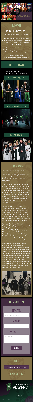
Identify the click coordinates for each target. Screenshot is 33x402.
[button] (3, 283)
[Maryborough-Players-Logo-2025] (12, 3)
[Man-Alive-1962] (16, 283)
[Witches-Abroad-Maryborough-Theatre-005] (16, 91)
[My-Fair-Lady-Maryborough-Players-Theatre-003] (16, 149)
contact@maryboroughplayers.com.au (16, 58)
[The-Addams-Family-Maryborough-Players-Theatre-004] (16, 120)
